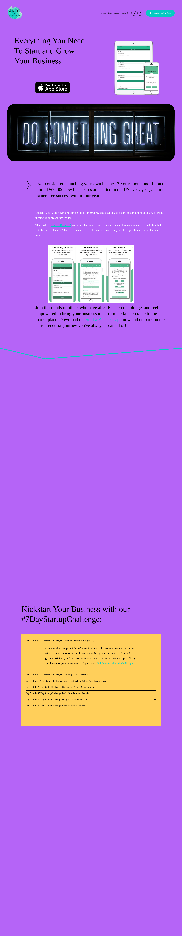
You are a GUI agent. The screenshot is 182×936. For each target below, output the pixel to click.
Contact (125, 13)
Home (103, 13)
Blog (110, 13)
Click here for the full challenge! (114, 663)
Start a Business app (104, 319)
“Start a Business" (61, 224)
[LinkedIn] (133, 13)
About (116, 13)
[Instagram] (139, 13)
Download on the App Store (160, 13)
